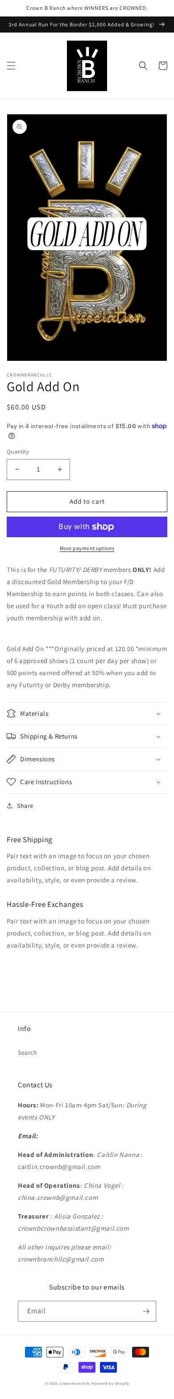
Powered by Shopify (110, 1383)
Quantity (18, 451)
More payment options (87, 548)
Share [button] (25, 806)
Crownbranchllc (75, 1383)
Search (27, 1052)
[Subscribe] (146, 1311)
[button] (11, 65)
